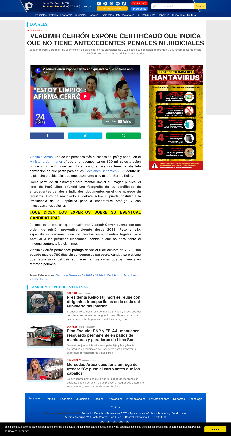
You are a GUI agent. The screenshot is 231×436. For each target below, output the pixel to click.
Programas (139, 8)
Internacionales (125, 15)
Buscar (200, 6)
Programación (112, 8)
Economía (66, 15)
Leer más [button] (24, 431)
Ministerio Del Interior (108, 275)
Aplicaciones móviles (142, 413)
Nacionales (107, 15)
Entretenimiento (146, 15)
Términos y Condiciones (172, 413)
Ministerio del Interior (46, 161)
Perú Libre (130, 275)
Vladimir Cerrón (41, 157)
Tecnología (178, 15)
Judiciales (80, 15)
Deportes (163, 15)
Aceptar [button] (215, 429)
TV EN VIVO (139, 3)
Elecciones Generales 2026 (105, 171)
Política (53, 15)
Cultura (191, 15)
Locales (93, 15)
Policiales (41, 15)
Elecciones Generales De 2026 (73, 275)
